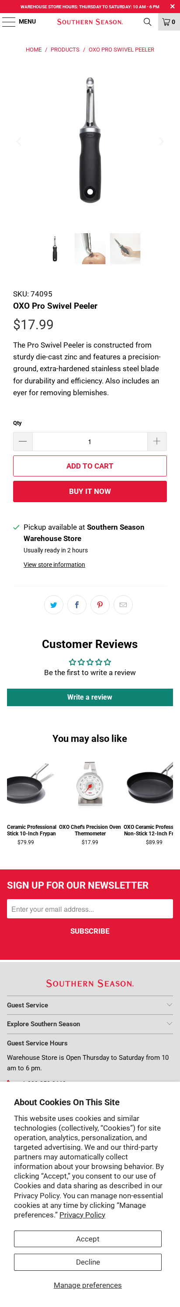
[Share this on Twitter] (53, 604)
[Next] (160, 141)
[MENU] (4, 22)
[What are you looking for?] (147, 22)
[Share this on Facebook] (77, 604)
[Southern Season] (90, 22)
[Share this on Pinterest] (100, 604)
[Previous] (20, 141)
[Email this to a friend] (123, 604)
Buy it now (90, 491)
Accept (88, 1239)
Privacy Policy (82, 1214)
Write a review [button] (89, 697)
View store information (54, 565)
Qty (17, 423)
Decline (88, 1262)
